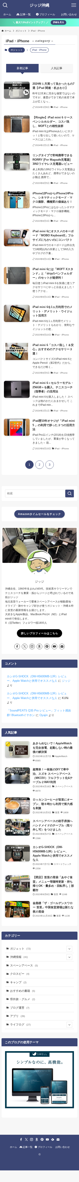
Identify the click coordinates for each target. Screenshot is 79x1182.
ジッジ (66, 680)
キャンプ (18, 982)
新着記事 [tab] (22, 68)
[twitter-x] (24, 646)
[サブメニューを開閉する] (69, 949)
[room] (39, 646)
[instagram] (32, 646)
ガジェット (17, 50)
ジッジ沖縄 (39, 5)
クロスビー (19, 973)
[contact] (62, 646)
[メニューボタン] (73, 5)
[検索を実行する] (69, 493)
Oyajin (44, 715)
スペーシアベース (24, 965)
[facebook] (17, 646)
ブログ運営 (19, 1007)
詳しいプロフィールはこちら (39, 633)
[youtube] (54, 646)
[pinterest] (47, 646)
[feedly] (53, 1140)
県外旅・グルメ (22, 999)
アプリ (17, 1016)
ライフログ (20, 1024)
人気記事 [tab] (56, 68)
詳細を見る (58, 22)
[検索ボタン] (5, 5)
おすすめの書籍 (22, 990)
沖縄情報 (19, 957)
